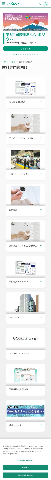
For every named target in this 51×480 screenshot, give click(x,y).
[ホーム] (13, 3)
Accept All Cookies (25, 475)
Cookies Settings (25, 460)
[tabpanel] (25, 33)
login (46, 4)
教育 (13, 62)
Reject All (25, 468)
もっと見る (25, 48)
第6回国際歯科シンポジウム (25, 36)
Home (5, 62)
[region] (25, 459)
